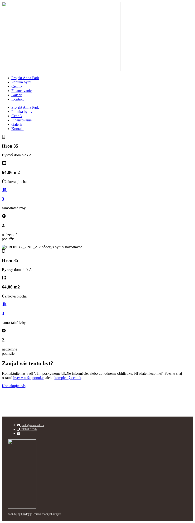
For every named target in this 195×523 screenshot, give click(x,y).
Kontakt (17, 99)
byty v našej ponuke (28, 378)
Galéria (16, 95)
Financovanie (21, 91)
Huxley (25, 514)
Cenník (16, 86)
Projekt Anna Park (25, 78)
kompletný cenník (67, 378)
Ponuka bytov (21, 82)
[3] (4, 190)
